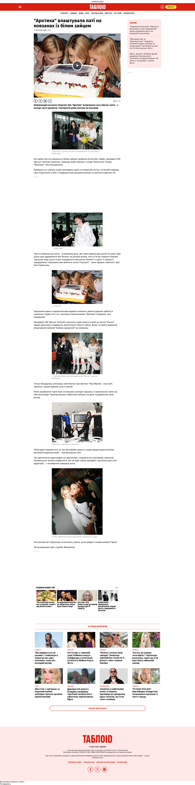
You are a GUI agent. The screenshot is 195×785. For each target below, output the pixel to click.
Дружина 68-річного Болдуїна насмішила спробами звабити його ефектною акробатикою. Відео (80, 694)
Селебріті (64, 13)
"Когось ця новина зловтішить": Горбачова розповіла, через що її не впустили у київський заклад (145, 657)
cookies (21, 782)
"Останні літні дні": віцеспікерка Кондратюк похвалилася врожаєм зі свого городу (145, 693)
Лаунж (133, 23)
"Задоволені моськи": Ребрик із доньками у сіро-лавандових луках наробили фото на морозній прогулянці (144, 30)
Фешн (81, 13)
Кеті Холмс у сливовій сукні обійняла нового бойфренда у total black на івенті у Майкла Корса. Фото (80, 657)
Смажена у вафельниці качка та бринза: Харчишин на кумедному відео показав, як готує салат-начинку (112, 694)
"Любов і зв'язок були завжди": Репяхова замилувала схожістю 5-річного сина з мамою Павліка (112, 657)
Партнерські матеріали (105, 762)
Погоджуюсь (5, 784)
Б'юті (87, 13)
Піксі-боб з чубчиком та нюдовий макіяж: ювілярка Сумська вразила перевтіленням (48, 693)
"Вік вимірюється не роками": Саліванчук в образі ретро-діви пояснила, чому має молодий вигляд (46, 657)
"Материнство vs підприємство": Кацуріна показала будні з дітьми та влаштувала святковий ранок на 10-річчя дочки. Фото (144, 44)
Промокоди (122, 762)
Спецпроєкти (128, 13)
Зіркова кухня (97, 13)
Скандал (73, 13)
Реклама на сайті (75, 762)
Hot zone (118, 13)
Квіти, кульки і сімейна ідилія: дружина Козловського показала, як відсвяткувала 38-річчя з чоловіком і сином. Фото (144, 58)
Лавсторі (108, 13)
